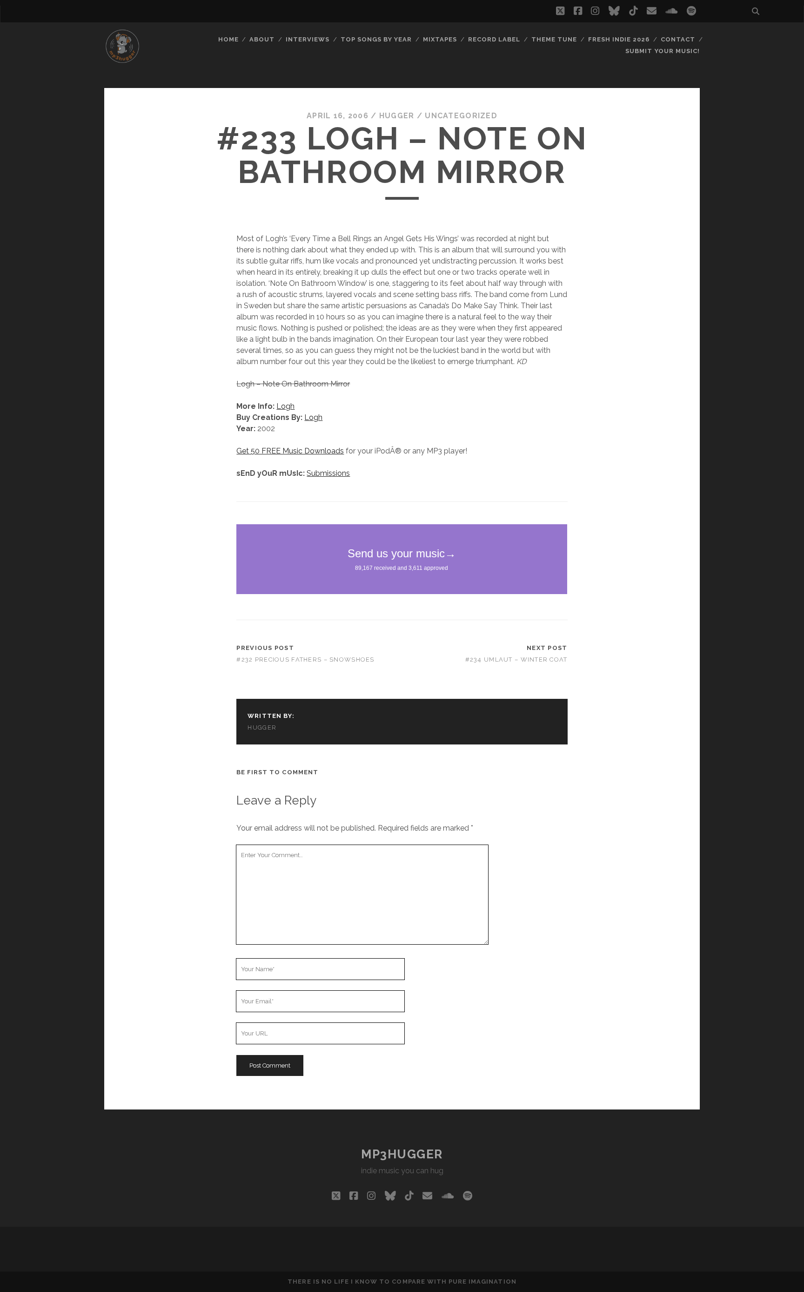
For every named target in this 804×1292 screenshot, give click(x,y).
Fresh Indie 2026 (619, 39)
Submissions (328, 473)
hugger (397, 115)
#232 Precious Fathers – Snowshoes (305, 659)
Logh (285, 406)
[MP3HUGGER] (122, 60)
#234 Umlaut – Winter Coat (516, 659)
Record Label (494, 39)
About (262, 39)
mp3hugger (402, 1154)
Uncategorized (461, 115)
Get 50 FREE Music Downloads (290, 450)
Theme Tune (554, 39)
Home (228, 39)
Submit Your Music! (662, 50)
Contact (678, 39)
